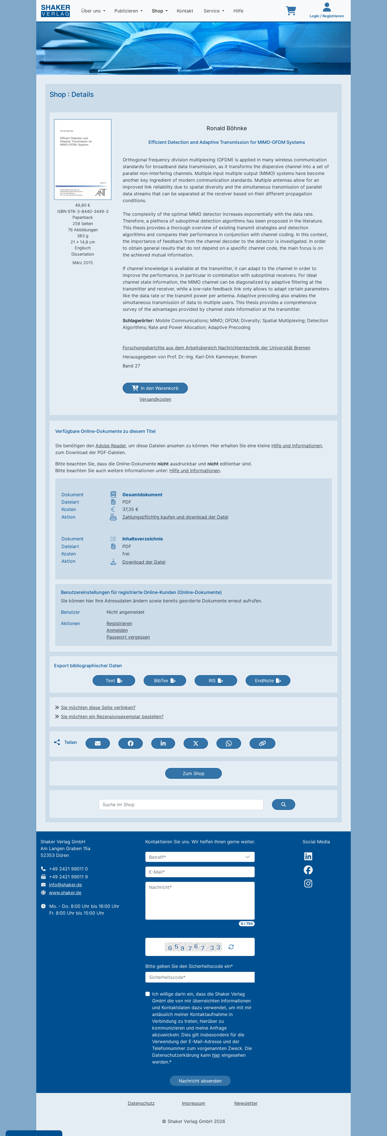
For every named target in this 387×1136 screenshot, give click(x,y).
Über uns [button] (91, 11)
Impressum (193, 1103)
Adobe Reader (110, 445)
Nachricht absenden (200, 1081)
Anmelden (117, 630)
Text (110, 680)
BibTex (161, 680)
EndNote (264, 680)
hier (216, 1055)
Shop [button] (161, 11)
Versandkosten (155, 399)
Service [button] (212, 11)
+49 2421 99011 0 (68, 869)
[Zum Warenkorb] (291, 10)
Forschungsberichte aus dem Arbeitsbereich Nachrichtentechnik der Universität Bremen (216, 347)
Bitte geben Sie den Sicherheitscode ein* (189, 966)
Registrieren (119, 623)
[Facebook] (308, 870)
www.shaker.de (65, 892)
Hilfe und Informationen (296, 445)
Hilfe (239, 11)
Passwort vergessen (128, 637)
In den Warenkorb (159, 388)
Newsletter (246, 1103)
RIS (212, 680)
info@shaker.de (65, 884)
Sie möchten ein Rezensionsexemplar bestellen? (112, 716)
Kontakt (186, 11)
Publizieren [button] (126, 11)
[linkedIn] (308, 856)
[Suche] (283, 804)
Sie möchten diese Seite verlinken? (98, 707)
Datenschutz (141, 1103)
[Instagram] (308, 883)
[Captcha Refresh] (231, 947)
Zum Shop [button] (194, 773)
